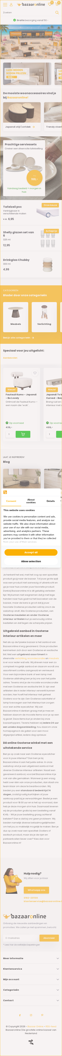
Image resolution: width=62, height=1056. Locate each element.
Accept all (31, 552)
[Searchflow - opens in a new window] (54, 492)
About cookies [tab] (31, 501)
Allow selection (31, 561)
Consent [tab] (11, 501)
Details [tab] (51, 501)
